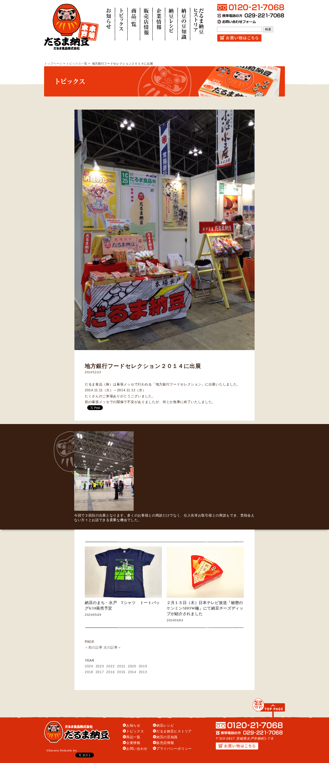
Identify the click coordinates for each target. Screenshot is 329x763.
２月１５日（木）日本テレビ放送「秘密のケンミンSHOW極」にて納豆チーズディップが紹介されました (205, 608)
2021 (121, 666)
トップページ (53, 63)
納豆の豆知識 (167, 737)
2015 (121, 672)
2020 (132, 666)
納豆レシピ (165, 725)
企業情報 (133, 743)
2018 (89, 672)
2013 (143, 672)
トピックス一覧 (76, 63)
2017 (100, 672)
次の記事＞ (112, 647)
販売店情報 (165, 743)
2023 (100, 666)
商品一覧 (133, 737)
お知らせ (133, 725)
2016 (110, 672)
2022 (110, 666)
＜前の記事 (93, 647)
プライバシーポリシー (174, 748)
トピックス (135, 731)
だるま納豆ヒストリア (174, 731)
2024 (89, 666)
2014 (132, 672)
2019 (143, 666)
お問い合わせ (136, 748)
